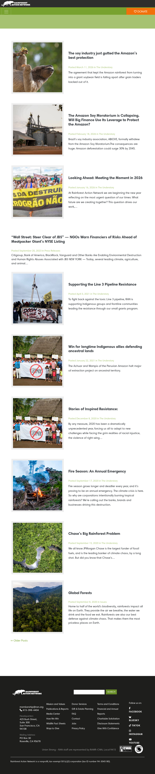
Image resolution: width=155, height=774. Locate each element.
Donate (142, 11)
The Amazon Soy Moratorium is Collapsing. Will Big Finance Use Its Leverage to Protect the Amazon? (103, 120)
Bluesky (134, 720)
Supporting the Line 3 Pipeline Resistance (102, 284)
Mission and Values (55, 704)
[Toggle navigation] (6, 11)
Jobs (74, 724)
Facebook (135, 712)
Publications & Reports (57, 709)
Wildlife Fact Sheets (55, 724)
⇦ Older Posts (19, 641)
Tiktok (135, 726)
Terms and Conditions (108, 704)
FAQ (74, 714)
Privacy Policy (78, 728)
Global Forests (80, 593)
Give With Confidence (108, 728)
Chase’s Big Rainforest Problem (94, 534)
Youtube (134, 743)
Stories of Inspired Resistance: (93, 409)
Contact (76, 719)
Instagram (135, 734)
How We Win (52, 719)
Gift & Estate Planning (82, 709)
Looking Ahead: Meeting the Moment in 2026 (105, 178)
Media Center (53, 714)
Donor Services (79, 704)
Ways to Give (52, 728)
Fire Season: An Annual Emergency (97, 471)
